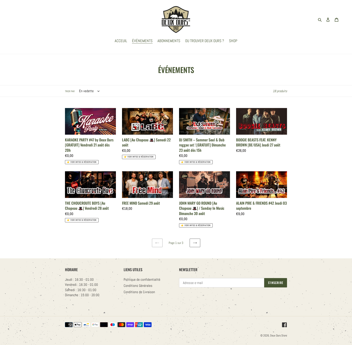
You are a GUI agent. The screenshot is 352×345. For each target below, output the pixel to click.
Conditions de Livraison (139, 292)
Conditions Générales (138, 285)
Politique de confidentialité (142, 279)
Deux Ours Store (278, 335)
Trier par (70, 91)
